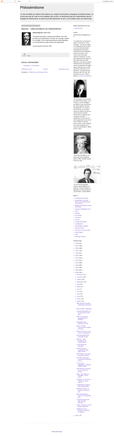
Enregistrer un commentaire (31, 65)
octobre (79, 279)
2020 (77, 243)
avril (78, 294)
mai (78, 291)
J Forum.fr (78, 217)
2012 (77, 262)
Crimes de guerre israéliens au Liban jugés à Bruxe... (83, 350)
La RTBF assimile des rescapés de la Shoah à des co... (84, 359)
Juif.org (77, 219)
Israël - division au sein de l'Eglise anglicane (84, 405)
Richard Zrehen (79, 228)
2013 (77, 260)
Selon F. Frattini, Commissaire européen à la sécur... (84, 327)
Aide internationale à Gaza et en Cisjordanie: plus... (84, 395)
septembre (80, 282)
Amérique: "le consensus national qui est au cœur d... (84, 381)
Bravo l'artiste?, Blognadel (84, 308)
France (29, 55)
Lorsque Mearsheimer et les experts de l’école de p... (83, 312)
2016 (77, 253)
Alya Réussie (78, 28)
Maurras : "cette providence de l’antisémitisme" (82, 340)
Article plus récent (27, 69)
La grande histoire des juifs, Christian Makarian (83, 401)
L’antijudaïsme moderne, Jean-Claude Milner (83, 385)
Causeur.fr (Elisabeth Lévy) (82, 209)
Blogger (60, 431)
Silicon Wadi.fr (79, 232)
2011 (76, 265)
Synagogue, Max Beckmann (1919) (82, 322)
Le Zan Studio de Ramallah (81, 345)
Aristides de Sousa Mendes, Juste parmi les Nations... (83, 410)
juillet (78, 286)
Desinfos (77, 213)
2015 (77, 255)
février (79, 298)
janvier (79, 301)
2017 (77, 250)
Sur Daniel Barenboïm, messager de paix (83, 335)
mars (78, 296)
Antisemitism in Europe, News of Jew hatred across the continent (82, 202)
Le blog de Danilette (80, 221)
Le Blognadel (78, 224)
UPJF (76, 234)
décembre (80, 274)
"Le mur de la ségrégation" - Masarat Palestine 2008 (84, 364)
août (78, 284)
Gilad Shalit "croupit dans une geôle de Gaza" (84, 354)
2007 (77, 415)
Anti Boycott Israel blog (81, 198)
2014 (77, 258)
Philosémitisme (32, 7)
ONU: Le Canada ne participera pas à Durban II (82, 318)
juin (78, 289)
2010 (77, 267)
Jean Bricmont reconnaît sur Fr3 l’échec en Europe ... (83, 370)
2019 (77, 245)
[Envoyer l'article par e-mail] (24, 54)
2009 (77, 270)
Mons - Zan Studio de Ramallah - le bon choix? (83, 375)
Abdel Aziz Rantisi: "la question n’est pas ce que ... (83, 390)
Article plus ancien (64, 69)
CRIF (76, 211)
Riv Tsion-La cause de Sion (82, 230)
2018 (77, 248)
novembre (80, 277)
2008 (77, 272)
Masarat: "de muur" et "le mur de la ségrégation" (84, 332)
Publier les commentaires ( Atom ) (38, 72)
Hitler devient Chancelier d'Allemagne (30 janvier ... (84, 305)
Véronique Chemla (80, 236)
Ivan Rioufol (78, 215)
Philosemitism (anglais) (81, 226)
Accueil (45, 69)
